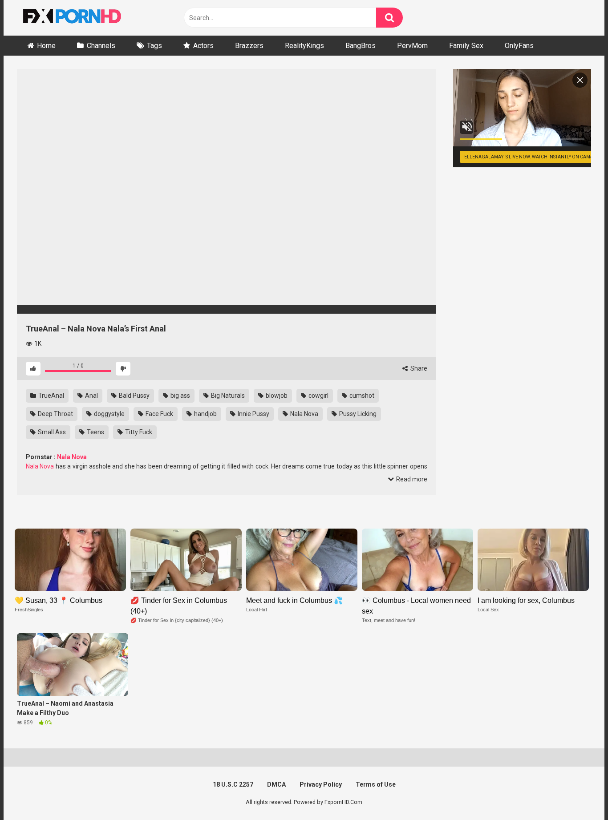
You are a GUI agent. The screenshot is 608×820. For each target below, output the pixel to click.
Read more (411, 479)
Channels (101, 45)
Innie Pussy (252, 413)
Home (46, 45)
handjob (205, 413)
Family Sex (466, 45)
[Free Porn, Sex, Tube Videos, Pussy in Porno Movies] (83, 17)
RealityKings (304, 45)
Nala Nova (303, 413)
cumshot (361, 395)
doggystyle (109, 413)
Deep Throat (54, 413)
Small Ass (51, 432)
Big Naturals (227, 395)
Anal (91, 395)
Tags (154, 45)
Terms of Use (376, 784)
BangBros (360, 45)
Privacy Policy (321, 784)
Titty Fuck (138, 432)
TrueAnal (50, 395)
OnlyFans (519, 45)
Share (418, 368)
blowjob (276, 395)
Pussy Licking (357, 413)
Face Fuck (158, 413)
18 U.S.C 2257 (233, 784)
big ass (179, 395)
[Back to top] (578, 793)
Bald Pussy (134, 395)
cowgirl (317, 395)
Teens (94, 432)
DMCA (276, 784)
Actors (203, 45)
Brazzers (249, 45)
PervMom (412, 45)
